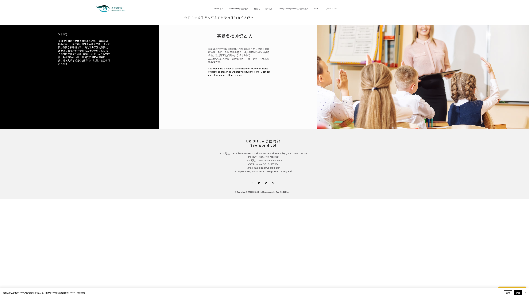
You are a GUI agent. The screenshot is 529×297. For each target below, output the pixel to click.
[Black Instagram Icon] (272, 183)
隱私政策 (81, 292)
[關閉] (525, 292)
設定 (508, 292)
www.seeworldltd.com (270, 160)
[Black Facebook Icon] (252, 183)
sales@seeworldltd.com (267, 168)
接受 (518, 292)
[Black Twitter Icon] (259, 183)
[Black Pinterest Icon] (265, 183)
